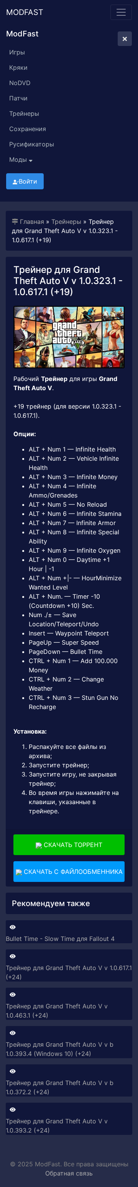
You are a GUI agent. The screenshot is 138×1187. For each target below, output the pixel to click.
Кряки (18, 67)
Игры (17, 52)
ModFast (24, 12)
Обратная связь (69, 1173)
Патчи (18, 98)
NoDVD (20, 83)
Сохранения (27, 129)
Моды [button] (19, 159)
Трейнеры (24, 113)
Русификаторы (31, 144)
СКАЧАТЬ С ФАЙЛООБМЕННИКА (72, 871)
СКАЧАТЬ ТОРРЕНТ (72, 845)
